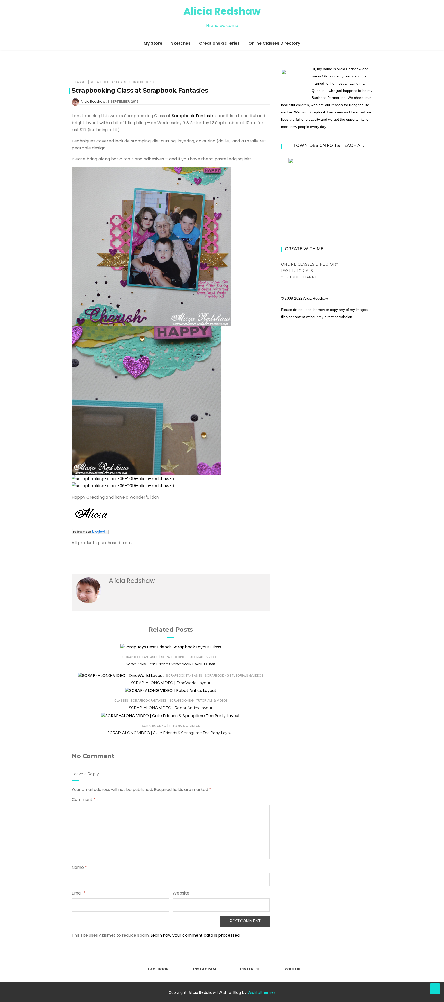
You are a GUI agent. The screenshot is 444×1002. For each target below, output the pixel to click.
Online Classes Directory (274, 43)
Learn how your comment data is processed (195, 935)
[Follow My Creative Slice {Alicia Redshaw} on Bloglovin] (90, 532)
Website (181, 893)
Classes (80, 82)
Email (79, 893)
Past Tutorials (297, 270)
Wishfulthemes (262, 992)
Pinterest (250, 969)
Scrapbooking (142, 82)
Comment (84, 799)
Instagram (204, 969)
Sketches (180, 43)
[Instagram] (83, 18)
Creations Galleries (219, 43)
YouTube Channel (300, 277)
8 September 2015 (123, 101)
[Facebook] (74, 18)
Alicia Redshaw (222, 11)
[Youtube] (101, 18)
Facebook (158, 969)
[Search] (370, 18)
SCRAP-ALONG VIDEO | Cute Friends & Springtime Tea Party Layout (170, 732)
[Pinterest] (92, 18)
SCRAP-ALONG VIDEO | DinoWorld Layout (170, 682)
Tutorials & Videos (204, 657)
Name (79, 867)
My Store (153, 43)
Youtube (293, 969)
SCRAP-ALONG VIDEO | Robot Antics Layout (170, 707)
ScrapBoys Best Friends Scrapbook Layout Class (170, 664)
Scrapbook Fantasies (108, 82)
